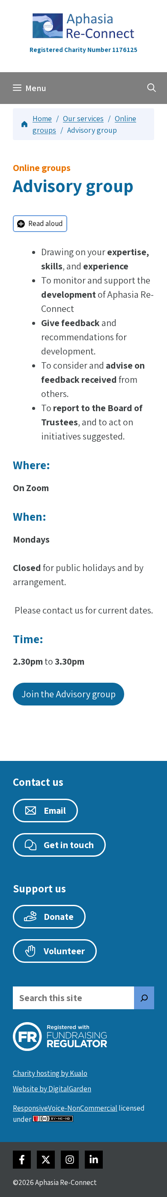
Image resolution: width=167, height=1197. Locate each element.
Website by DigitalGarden (52, 1088)
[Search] (144, 997)
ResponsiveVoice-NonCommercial (65, 1108)
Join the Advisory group (68, 694)
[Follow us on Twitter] (46, 1160)
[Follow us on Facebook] (22, 1160)
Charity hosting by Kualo (50, 1073)
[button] (151, 88)
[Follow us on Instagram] (70, 1160)
